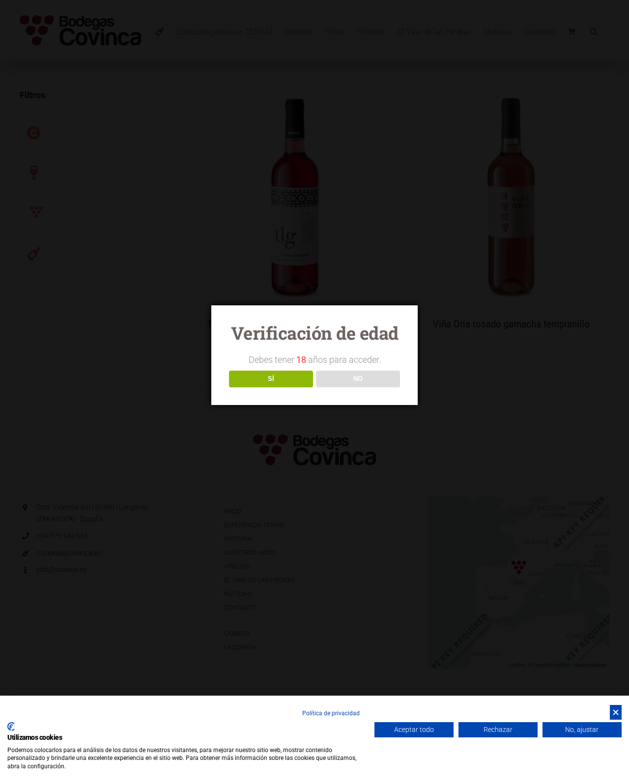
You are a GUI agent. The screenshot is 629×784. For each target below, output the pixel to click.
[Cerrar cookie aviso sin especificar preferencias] (616, 712)
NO (358, 378)
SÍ (271, 378)
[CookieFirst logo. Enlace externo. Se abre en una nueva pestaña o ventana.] (11, 726)
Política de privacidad (331, 713)
